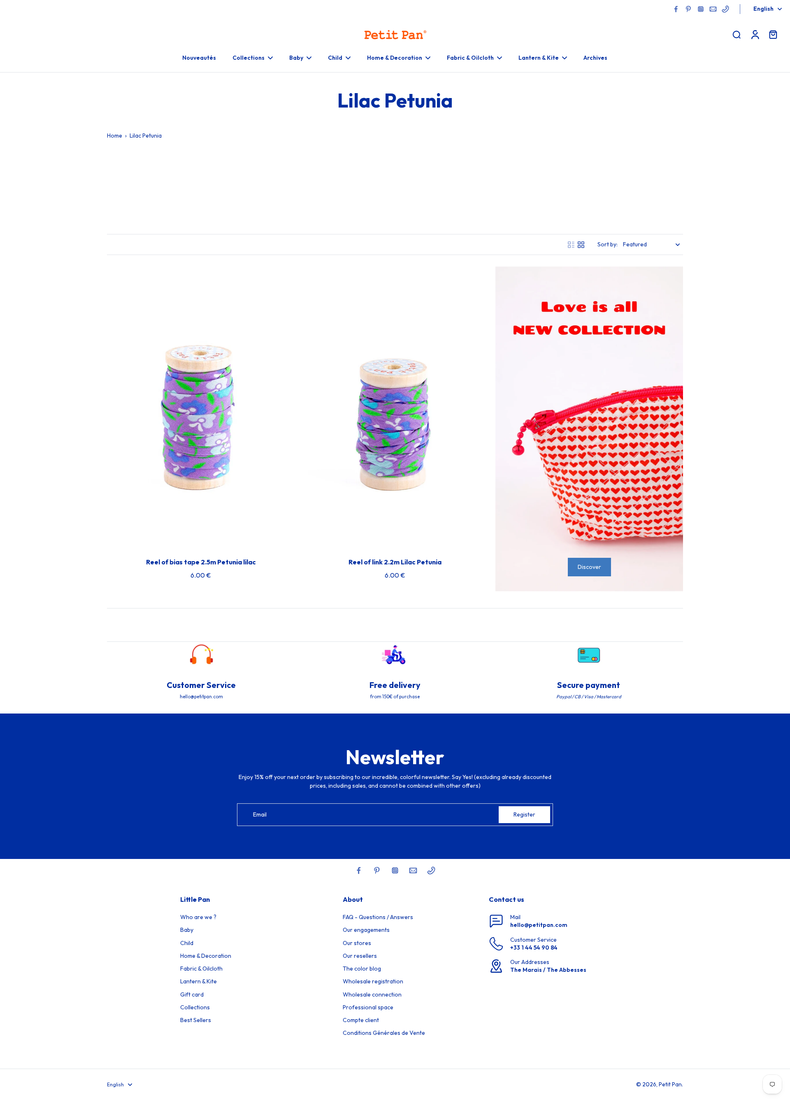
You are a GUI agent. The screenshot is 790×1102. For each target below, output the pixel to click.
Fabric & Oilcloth (201, 968)
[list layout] (571, 245)
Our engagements (366, 930)
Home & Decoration (205, 955)
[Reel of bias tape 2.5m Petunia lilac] (201, 407)
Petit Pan (670, 1084)
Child (186, 943)
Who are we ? (198, 917)
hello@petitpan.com (538, 925)
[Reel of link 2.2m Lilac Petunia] (395, 407)
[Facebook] (676, 9)
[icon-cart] (773, 34)
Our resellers (360, 955)
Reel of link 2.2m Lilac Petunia (395, 562)
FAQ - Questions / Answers (378, 917)
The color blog (362, 968)
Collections (195, 1007)
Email (260, 814)
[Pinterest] (688, 9)
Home (114, 135)
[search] (736, 34)
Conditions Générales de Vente (384, 1032)
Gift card (192, 994)
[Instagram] (701, 9)
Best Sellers (195, 1020)
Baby (186, 930)
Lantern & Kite (198, 981)
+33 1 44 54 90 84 (534, 947)
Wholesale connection (372, 994)
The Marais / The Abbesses (548, 969)
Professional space (368, 1007)
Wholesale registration (373, 981)
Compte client (361, 1020)
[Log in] (755, 34)
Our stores (357, 943)
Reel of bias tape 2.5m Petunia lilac (201, 562)
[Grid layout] (581, 245)
